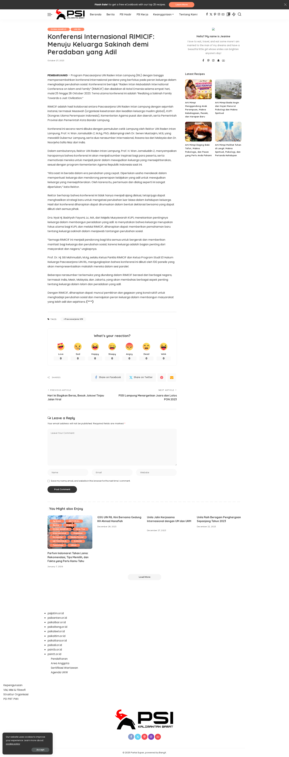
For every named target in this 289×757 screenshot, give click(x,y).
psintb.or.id (54, 649)
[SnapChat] (218, 61)
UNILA (74, 545)
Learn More (182, 4)
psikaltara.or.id (57, 640)
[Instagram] (219, 14)
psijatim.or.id (55, 613)
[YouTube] (223, 14)
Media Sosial (77, 537)
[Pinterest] (215, 14)
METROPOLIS (60, 541)
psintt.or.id (54, 654)
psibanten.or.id (57, 618)
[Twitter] (211, 14)
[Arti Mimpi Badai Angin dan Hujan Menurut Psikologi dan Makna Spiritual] (228, 89)
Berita (56, 525)
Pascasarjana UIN (74, 319)
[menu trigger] (51, 14)
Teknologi (58, 545)
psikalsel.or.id (56, 631)
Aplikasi (57, 521)
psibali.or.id (54, 645)
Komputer (58, 537)
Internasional (59, 533)
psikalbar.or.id (56, 622)
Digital (69, 525)
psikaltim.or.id (56, 636)
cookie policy (13, 743)
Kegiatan (78, 533)
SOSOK (78, 541)
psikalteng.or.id (57, 627)
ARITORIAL (74, 521)
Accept (40, 749)
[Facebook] (207, 14)
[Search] (239, 14)
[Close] (285, 4)
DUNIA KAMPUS (58, 29)
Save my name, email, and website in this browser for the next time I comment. (90, 480)
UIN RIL (77, 29)
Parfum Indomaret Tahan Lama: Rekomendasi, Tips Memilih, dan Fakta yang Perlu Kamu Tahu (67, 557)
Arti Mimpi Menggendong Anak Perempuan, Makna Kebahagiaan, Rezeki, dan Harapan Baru (196, 109)
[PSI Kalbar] (70, 14)
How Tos (80, 529)
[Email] (172, 377)
